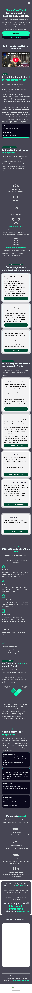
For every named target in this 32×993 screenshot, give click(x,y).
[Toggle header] (29, 3)
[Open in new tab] (28, 924)
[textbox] (16, 3)
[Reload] (26, 924)
